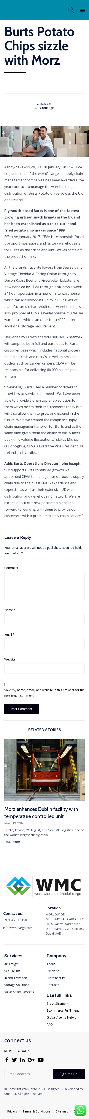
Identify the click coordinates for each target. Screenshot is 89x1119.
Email (9, 635)
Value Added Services (19, 992)
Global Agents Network (63, 1017)
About (51, 964)
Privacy (12, 1111)
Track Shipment (57, 1003)
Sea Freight (12, 971)
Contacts (53, 985)
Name (10, 610)
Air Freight (11, 964)
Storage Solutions (16, 985)
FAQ (50, 1024)
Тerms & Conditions (36, 1111)
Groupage (47, 108)
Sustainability (56, 978)
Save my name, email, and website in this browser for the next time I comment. (44, 693)
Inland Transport (15, 978)
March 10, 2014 (14, 823)
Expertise (53, 971)
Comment (12, 568)
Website (10, 659)
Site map (62, 1111)
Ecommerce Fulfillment (63, 1010)
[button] (12, 842)
